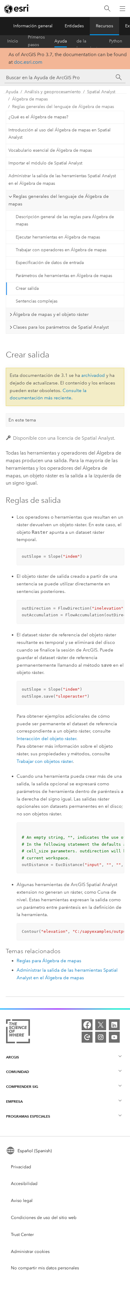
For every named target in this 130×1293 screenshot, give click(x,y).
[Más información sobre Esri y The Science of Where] (18, 1032)
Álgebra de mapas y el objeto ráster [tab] (51, 314)
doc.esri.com (28, 62)
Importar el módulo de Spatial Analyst (45, 163)
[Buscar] (107, 8)
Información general (33, 26)
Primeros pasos (36, 41)
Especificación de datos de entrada (50, 262)
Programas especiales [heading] (28, 1116)
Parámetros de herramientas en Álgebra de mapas (64, 275)
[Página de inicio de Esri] (17, 9)
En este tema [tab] (22, 420)
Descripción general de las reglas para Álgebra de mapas (65, 220)
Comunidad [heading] (17, 1071)
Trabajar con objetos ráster (45, 761)
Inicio (12, 41)
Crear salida (27, 288)
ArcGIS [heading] (12, 1057)
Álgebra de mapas (30, 99)
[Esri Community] (87, 1037)
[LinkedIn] (114, 1024)
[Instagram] (100, 1037)
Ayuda (60, 41)
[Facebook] (87, 1024)
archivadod (93, 375)
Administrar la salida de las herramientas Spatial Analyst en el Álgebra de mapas (62, 179)
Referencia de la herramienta (87, 41)
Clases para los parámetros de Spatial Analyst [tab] (61, 327)
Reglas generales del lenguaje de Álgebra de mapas (63, 106)
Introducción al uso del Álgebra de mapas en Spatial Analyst (59, 133)
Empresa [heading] (14, 1101)
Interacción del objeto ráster (46, 738)
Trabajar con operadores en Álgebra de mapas (61, 249)
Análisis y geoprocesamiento (52, 91)
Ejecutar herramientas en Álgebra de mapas (58, 237)
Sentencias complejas (36, 301)
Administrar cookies (30, 1251)
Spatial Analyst (101, 91)
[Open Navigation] (122, 8)
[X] (100, 1024)
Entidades (74, 26)
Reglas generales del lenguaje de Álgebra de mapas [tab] (58, 200)
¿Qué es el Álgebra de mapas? (38, 117)
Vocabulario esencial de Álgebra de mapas (50, 150)
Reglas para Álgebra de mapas (49, 960)
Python (115, 41)
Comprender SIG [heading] (22, 1086)
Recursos (104, 26)
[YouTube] (114, 1037)
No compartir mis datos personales (45, 1268)
